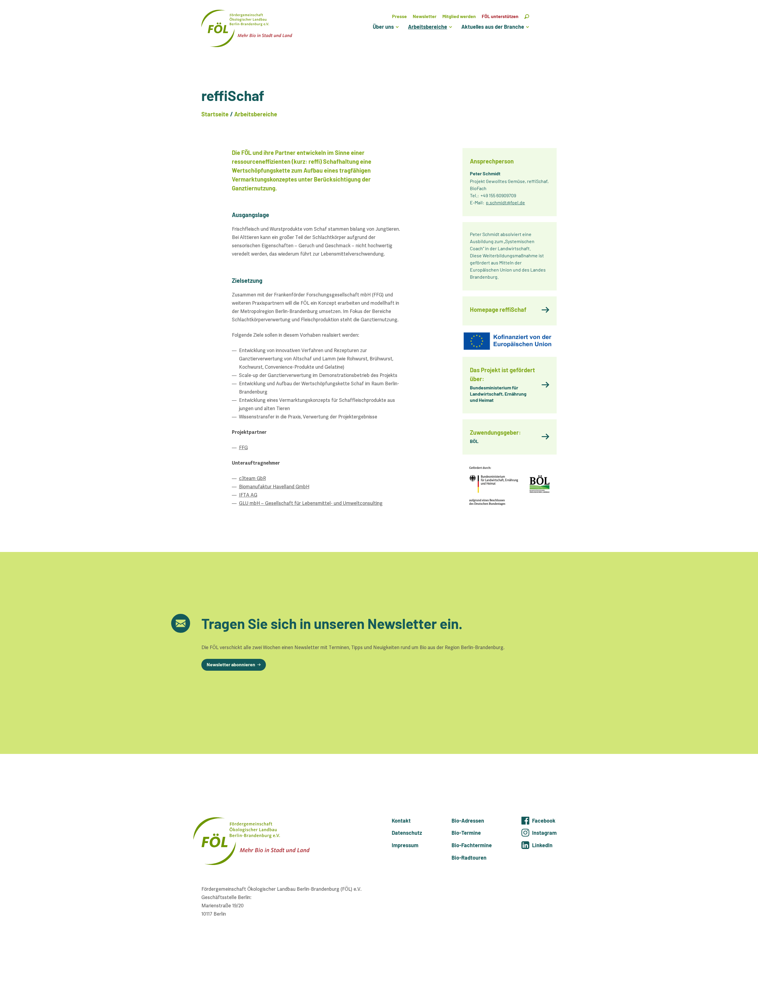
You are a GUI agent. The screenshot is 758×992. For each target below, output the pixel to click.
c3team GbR (252, 478)
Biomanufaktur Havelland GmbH (274, 487)
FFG (243, 447)
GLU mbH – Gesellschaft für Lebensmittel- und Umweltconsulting (311, 503)
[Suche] (526, 16)
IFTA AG (248, 495)
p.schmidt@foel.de (505, 202)
